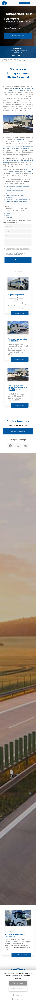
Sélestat (16, 59)
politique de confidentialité (15, 254)
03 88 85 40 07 (18, 48)
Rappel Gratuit (24, 3)
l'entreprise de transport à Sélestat (18, 140)
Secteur (10, 59)
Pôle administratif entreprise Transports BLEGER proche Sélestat (17, 388)
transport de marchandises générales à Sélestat (18, 170)
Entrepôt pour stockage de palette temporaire (18, 199)
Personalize (19, 995)
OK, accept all (19, 983)
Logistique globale (16, 294)
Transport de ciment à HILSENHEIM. (15, 935)
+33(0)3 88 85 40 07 (13, 28)
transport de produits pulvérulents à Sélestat (18, 148)
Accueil (4, 59)
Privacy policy (19, 999)
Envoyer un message (18, 431)
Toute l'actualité (21, 955)
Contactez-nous (18, 36)
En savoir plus (19, 313)
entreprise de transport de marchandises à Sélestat (18, 89)
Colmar (8, 213)
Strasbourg (9, 217)
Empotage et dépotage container (14, 190)
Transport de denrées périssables (17, 340)
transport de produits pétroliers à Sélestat (18, 161)
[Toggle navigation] (33, 3)
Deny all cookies (18, 989)
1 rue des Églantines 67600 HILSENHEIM (18, 52)
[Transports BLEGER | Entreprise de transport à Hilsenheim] (4, 3)
